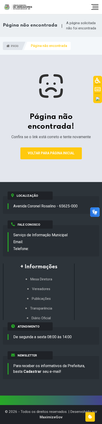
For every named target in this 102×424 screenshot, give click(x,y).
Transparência (41, 308)
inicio (14, 46)
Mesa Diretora (41, 279)
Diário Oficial (41, 318)
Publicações (41, 299)
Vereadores (41, 289)
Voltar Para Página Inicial (51, 153)
